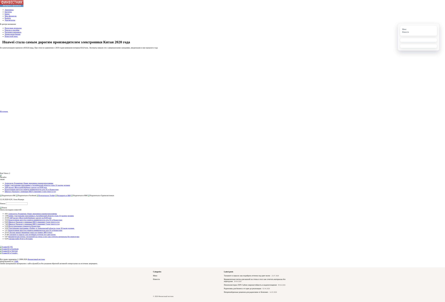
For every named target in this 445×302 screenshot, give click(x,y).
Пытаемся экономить (13, 32)
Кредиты (8, 12)
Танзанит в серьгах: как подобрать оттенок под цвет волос (32, 235)
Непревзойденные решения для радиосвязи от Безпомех (246, 292)
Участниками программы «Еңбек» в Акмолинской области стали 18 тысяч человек (41, 228)
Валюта (8, 18)
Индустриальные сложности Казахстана (24, 226)
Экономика (9, 10)
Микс (155, 276)
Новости (156, 279)
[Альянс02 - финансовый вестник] (11, 6)
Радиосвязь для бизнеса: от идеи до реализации (242, 288)
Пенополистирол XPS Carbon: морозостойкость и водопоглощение (250, 285)
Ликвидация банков (12, 34)
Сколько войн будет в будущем (20, 239)
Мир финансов (10, 16)
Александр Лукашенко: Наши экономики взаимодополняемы (29, 183)
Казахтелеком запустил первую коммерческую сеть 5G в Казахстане (32, 189)
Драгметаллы (10, 20)
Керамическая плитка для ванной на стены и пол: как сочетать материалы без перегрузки (43, 237)
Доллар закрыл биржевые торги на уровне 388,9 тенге (30, 232)
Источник (4, 111)
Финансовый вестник (36, 259)
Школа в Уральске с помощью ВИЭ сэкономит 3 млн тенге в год (30, 192)
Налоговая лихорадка (13, 28)
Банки (7, 14)
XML (16, 261)
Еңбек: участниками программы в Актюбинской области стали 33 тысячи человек (37, 185)
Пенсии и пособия (12, 30)
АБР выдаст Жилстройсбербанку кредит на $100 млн (26, 187)
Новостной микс (11, 36)
